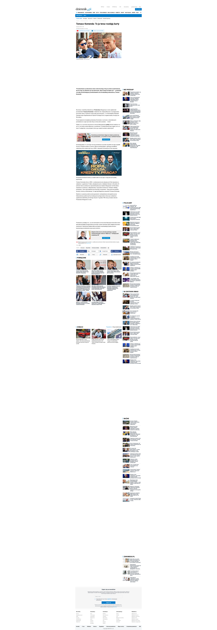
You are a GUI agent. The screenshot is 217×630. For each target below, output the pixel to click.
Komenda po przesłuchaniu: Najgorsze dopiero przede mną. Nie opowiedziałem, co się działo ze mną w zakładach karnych (106, 135)
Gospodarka (92, 616)
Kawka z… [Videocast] (97, 18)
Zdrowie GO (90, 18)
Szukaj (139, 9)
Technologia (92, 615)
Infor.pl (77, 613)
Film (103, 620)
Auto (91, 613)
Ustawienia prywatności (132, 626)
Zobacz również (106, 139)
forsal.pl (108, 6)
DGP (120, 6)
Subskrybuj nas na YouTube (84, 30)
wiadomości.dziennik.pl (84, 20)
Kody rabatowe (105, 615)
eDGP (77, 616)
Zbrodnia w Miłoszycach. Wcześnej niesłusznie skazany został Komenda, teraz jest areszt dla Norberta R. (99, 287)
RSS (140, 626)
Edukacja (104, 616)
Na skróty (78, 611)
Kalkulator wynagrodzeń (136, 621)
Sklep (140, 6)
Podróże (91, 621)
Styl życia (118, 621)
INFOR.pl (102, 6)
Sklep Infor (78, 621)
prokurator (103, 247)
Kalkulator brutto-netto (136, 620)
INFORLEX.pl (114, 6)
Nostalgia (85, 18)
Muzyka (104, 621)
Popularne (109, 327)
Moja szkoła (105, 617)
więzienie (88, 247)
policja (82, 247)
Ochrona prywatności (110, 626)
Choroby (117, 619)
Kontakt (77, 626)
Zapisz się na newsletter (98, 30)
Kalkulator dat (134, 613)
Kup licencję (89, 243)
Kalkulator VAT (134, 617)
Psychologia (118, 620)
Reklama (89, 626)
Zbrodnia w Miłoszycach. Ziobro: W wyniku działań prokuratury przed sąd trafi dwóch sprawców (98, 272)
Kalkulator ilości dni (135, 615)
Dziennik (77, 20)
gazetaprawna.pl (134, 6)
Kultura (104, 623)
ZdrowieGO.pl (126, 6)
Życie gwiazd (105, 619)
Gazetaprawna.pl (79, 615)
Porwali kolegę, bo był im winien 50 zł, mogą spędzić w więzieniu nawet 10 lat (98, 303)
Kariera (95, 626)
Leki (117, 616)
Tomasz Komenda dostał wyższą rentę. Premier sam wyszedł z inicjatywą (82, 271)
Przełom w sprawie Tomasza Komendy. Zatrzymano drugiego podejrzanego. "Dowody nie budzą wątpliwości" (113, 288)
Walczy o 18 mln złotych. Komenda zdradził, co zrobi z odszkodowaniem (83, 303)
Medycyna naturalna (120, 617)
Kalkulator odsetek (135, 619)
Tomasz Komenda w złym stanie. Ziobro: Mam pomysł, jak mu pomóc (113, 271)
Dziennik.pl (92, 611)
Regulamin (101, 626)
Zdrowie (91, 620)
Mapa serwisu (121, 626)
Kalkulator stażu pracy (136, 616)
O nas (83, 626)
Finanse (117, 615)
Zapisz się (108, 602)
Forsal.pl (77, 617)
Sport (91, 619)
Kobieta (104, 613)
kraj (90, 20)
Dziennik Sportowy (106, 18)
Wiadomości (79, 15)
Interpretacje (78, 620)
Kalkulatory (134, 611)
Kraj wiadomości (117, 327)
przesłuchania (95, 247)
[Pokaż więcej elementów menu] (141, 12)
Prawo (117, 613)
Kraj (85, 15)
